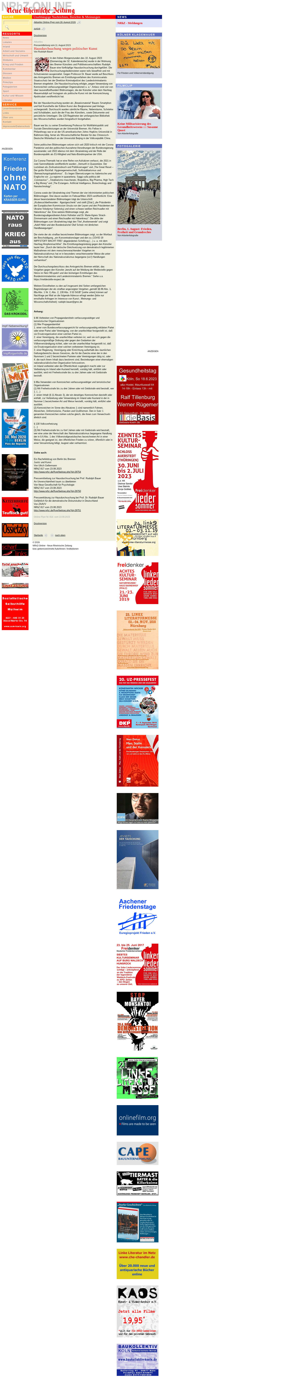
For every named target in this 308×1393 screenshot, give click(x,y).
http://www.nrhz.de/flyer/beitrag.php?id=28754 (57, 472)
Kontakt (7, 122)
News (6, 38)
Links (6, 113)
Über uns (8, 117)
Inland (6, 47)
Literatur (7, 100)
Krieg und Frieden (13, 64)
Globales (8, 60)
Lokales (7, 42)
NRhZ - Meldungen (129, 23)
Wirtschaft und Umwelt (15, 56)
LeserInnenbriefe (12, 108)
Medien (7, 78)
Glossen (7, 73)
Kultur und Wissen (13, 96)
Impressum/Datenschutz (16, 126)
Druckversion (40, 35)
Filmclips (8, 82)
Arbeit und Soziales (14, 51)
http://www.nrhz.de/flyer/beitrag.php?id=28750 (57, 491)
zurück (37, 28)
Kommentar (9, 69)
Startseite (38, 535)
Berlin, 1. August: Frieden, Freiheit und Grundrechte (134, 230)
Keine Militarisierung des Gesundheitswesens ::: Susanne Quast (137, 127)
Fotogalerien (10, 87)
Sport (6, 91)
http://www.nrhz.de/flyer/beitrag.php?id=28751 (57, 510)
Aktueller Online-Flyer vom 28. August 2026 (55, 22)
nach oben (60, 535)
